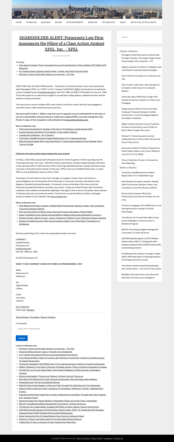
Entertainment (75, 22)
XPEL (77, 89)
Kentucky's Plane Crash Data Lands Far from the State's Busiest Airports (50, 419)
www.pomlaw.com (59, 196)
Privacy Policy (96, 438)
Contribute (108, 438)
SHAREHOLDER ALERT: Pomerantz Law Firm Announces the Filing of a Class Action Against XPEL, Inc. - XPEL (61, 43)
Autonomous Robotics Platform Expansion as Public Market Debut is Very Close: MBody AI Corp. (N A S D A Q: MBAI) (141, 151)
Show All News (22, 317)
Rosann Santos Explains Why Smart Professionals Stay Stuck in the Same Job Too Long (140, 196)
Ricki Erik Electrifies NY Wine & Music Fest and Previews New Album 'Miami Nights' (56, 212)
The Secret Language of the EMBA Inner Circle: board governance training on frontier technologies (62, 364)
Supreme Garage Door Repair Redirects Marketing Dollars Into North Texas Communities (58, 400)
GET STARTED (22, 307)
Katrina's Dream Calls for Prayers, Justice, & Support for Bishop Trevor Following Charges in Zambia (62, 218)
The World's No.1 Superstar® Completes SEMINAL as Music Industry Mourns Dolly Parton (59, 407)
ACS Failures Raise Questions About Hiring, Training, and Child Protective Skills (53, 71)
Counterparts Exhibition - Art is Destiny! (36, 135)
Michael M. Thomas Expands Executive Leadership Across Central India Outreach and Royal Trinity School (141, 139)
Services (92, 22)
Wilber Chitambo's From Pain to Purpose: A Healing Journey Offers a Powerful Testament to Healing (63, 367)
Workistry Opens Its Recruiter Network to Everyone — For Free (46, 74)
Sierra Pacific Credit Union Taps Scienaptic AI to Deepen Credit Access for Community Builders (140, 88)
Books (58, 22)
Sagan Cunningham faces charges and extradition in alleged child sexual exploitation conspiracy (60, 215)
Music (123, 22)
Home (19, 22)
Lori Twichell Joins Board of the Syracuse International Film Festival (48, 354)
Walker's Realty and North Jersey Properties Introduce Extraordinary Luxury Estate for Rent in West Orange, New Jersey (140, 127)
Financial (31, 22)
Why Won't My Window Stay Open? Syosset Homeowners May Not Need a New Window (58, 379)
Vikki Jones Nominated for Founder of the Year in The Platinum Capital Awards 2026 (55, 129)
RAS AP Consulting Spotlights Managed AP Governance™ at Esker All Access (52, 404)
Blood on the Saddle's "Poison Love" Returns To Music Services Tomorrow (51, 376)
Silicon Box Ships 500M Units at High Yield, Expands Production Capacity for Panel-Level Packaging (141, 100)
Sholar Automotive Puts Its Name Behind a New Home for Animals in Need (51, 416)
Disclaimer (35, 317)
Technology (108, 22)
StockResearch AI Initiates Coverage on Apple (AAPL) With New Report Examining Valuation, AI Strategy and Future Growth (141, 256)
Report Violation (48, 317)
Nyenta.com (87, 9)
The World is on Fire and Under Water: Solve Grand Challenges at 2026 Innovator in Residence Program (140, 220)
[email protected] (46, 92)
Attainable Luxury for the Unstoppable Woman (39, 382)
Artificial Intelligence (143, 22)
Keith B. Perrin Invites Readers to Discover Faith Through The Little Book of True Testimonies (59, 385)
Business (46, 22)
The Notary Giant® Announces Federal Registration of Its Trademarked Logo (52, 138)
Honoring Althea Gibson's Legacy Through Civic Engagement (45, 351)
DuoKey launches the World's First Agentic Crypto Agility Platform (48, 132)
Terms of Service (83, 438)
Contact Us (118, 438)
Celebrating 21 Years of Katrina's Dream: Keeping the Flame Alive (47, 422)
